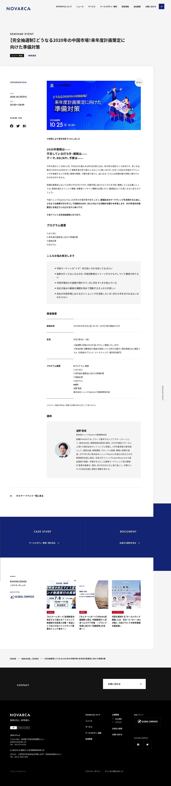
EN (20, 727)
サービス (92, 6)
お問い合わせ (150, 6)
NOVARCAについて (64, 6)
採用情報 (125, 6)
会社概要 (137, 6)
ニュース (80, 6)
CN (27, 727)
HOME (13, 658)
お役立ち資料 (117, 728)
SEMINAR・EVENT (30, 658)
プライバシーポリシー (93, 771)
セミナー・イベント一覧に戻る (29, 495)
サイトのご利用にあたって (114, 771)
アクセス (118, 722)
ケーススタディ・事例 (108, 6)
